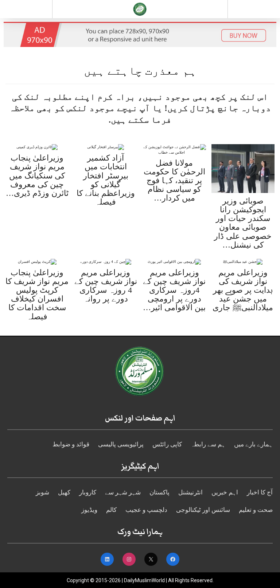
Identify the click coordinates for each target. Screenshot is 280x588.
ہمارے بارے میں (253, 444)
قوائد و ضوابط (70, 444)
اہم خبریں (224, 492)
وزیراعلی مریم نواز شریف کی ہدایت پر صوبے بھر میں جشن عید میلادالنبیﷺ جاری (243, 290)
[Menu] (26, 9)
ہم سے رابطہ (208, 444)
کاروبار (87, 492)
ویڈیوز (89, 509)
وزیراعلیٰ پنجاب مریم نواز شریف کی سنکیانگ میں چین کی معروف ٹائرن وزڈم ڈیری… (37, 175)
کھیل (64, 492)
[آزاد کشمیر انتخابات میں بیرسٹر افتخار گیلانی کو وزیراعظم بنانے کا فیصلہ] (105, 147)
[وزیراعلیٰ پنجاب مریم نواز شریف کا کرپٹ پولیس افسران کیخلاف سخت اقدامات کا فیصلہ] (37, 261)
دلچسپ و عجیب (146, 509)
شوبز (42, 492)
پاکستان (159, 492)
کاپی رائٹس (167, 444)
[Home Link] (140, 8)
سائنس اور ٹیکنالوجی (203, 509)
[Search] (254, 10)
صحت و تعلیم (256, 509)
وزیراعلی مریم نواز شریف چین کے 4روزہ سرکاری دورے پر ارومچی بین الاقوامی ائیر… (174, 290)
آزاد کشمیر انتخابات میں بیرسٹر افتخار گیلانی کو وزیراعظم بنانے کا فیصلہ (106, 179)
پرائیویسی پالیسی (121, 444)
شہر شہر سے (123, 492)
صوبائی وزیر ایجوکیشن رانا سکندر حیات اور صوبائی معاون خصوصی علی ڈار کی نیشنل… (243, 222)
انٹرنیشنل (190, 492)
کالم (111, 509)
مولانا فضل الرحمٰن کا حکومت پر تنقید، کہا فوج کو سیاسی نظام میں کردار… (174, 180)
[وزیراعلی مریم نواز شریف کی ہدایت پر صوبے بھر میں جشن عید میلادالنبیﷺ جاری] (242, 261)
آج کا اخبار (260, 492)
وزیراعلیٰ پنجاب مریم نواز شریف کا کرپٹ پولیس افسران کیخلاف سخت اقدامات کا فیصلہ (37, 294)
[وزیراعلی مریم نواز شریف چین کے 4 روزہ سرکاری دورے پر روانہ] (105, 261)
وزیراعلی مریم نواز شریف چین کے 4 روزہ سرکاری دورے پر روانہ (105, 286)
